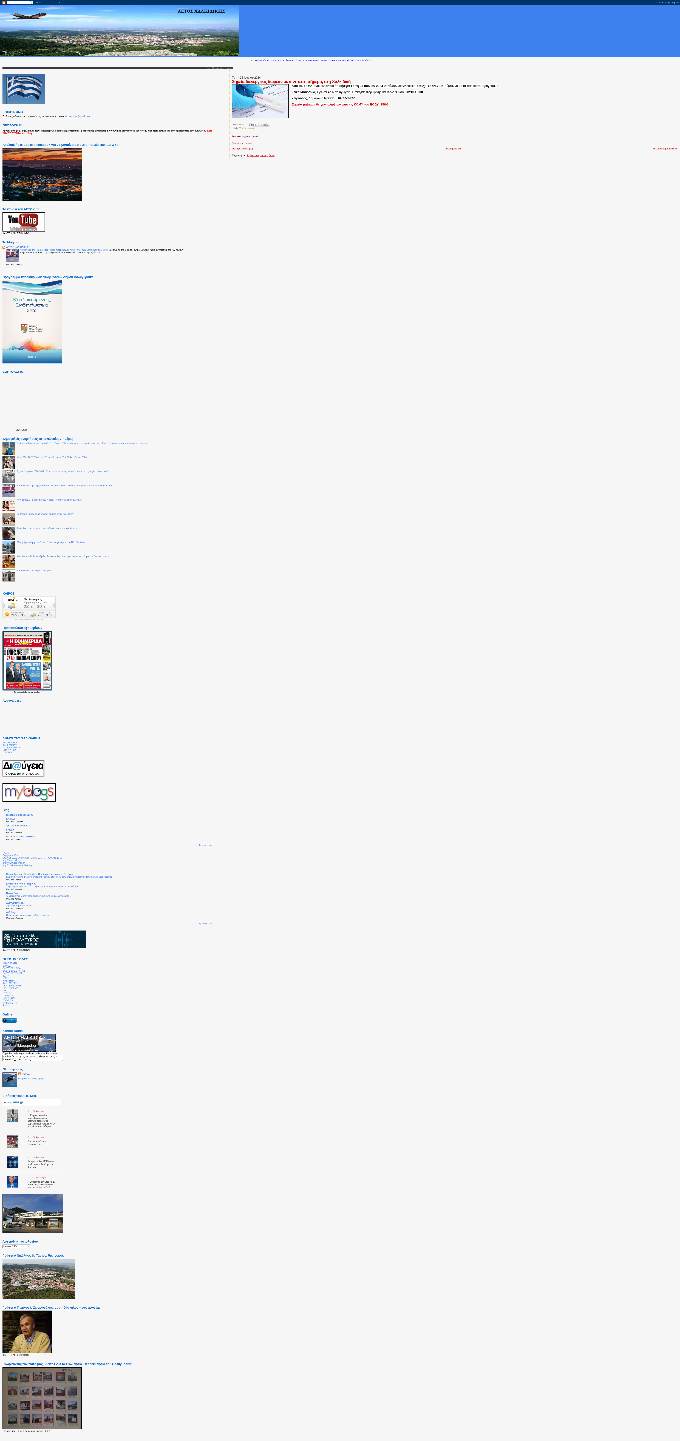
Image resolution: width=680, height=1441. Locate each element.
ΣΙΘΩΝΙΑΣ (7, 752)
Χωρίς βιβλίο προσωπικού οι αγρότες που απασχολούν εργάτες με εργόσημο (42, 886)
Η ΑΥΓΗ (6, 978)
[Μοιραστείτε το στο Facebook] (265, 125)
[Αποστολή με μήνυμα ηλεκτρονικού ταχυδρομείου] (254, 125)
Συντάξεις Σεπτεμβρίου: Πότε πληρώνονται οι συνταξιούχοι (47, 528)
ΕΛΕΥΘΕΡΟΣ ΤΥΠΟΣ (13, 971)
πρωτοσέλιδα (22, 692)
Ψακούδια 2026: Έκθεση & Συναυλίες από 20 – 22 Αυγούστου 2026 (52, 457)
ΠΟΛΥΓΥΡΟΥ (9, 750)
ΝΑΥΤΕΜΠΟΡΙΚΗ (11, 986)
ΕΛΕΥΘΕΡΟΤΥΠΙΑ (12, 973)
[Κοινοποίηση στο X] (261, 125)
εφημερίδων (36, 692)
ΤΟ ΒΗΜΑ (7, 995)
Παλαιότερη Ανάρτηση (665, 148)
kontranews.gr (9, 1003)
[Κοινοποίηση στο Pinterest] (268, 125)
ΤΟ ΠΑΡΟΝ (8, 998)
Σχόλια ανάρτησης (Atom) (261, 155)
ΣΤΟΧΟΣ (7, 990)
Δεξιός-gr (11, 912)
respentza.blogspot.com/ (19, 815)
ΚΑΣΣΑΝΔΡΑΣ (10, 745)
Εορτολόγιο (21, 430)
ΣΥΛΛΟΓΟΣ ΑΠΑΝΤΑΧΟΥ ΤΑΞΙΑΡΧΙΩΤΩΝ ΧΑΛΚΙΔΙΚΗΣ (32, 858)
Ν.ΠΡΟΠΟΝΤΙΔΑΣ (11, 747)
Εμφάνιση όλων (205, 845)
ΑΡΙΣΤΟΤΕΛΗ (9, 742)
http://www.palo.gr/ (11, 860)
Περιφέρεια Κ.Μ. (10, 855)
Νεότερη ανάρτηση (242, 148)
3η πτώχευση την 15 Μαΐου (19, 905)
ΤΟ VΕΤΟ (7, 1000)
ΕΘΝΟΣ (6, 966)
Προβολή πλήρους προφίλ (31, 1078)
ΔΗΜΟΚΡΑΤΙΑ (10, 963)
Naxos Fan (12, 893)
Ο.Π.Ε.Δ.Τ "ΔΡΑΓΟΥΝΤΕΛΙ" (21, 836)
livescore (229, 68)
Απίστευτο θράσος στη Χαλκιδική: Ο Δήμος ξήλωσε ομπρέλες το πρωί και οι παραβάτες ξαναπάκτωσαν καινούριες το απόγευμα (83, 443)
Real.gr (6, 1005)
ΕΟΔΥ (241, 128)
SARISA (10, 819)
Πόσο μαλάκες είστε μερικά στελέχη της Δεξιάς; (28, 915)
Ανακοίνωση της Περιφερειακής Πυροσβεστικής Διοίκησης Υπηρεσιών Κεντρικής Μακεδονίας (64, 250)
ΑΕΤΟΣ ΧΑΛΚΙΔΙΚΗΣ (17, 247)
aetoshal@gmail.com (79, 116)
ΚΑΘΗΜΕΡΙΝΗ (10, 983)
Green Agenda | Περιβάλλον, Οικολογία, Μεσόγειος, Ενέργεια (39, 874)
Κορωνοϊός (249, 128)
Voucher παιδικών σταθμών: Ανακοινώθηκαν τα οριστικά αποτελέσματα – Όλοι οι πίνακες (63, 556)
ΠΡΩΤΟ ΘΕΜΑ (10, 988)
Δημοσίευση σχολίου (242, 143)
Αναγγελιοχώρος (15, 903)
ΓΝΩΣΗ (10, 830)
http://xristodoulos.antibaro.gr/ (17, 865)
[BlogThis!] (258, 125)
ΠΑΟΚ (5, 853)
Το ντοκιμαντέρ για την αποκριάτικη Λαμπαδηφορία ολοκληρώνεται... (38, 896)
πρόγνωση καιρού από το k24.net (29, 619)
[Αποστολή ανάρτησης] (250, 125)
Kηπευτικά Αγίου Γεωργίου (21, 884)
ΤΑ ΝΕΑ (6, 993)
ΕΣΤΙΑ (5, 976)
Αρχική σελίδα (453, 148)
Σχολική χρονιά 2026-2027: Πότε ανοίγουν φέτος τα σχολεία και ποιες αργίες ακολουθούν (63, 471)
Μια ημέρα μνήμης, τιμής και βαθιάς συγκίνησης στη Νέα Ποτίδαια (51, 542)
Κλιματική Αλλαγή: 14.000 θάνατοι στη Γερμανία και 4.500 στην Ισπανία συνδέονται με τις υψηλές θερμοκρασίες (59, 877)
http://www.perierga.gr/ (13, 863)
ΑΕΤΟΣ (26, 1073)
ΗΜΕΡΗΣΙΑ (8, 981)
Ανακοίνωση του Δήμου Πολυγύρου (35, 570)
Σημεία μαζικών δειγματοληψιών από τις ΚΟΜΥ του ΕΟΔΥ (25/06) (341, 104)
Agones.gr (220, 68)
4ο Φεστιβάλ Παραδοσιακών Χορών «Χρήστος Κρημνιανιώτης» (49, 500)
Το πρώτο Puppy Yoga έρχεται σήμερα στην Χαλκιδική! (45, 514)
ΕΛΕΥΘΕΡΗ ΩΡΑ (11, 968)
